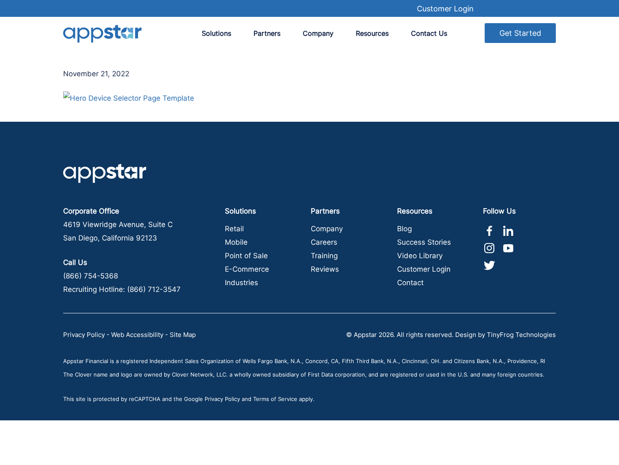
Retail (234, 228)
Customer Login (445, 8)
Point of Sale (246, 255)
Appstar (102, 33)
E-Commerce (247, 269)
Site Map (183, 335)
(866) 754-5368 (90, 276)
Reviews (325, 269)
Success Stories (424, 242)
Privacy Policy (84, 335)
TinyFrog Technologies (521, 335)
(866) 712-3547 (154, 289)
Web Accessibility (137, 335)
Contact (410, 282)
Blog (404, 228)
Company (327, 228)
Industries (241, 282)
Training (324, 255)
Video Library (420, 255)
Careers (324, 242)
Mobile (236, 242)
